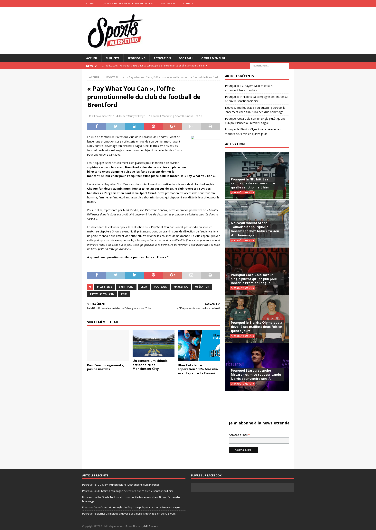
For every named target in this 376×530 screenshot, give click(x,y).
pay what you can (102, 294)
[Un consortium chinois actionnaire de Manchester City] (154, 343)
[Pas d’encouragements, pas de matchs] (108, 345)
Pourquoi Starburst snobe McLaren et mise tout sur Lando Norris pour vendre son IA (256, 374)
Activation (162, 58)
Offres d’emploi (213, 58)
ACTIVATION (235, 144)
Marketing (168, 116)
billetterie (104, 286)
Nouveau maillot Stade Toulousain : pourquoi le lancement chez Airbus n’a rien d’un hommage (255, 229)
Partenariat (168, 3)
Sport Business (184, 116)
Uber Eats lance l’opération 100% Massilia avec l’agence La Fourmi (198, 369)
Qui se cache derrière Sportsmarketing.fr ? (128, 3)
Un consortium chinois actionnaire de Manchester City (150, 365)
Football (186, 58)
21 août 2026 (241, 192)
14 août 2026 (241, 383)
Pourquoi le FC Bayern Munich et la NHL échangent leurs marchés (121, 484)
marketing (181, 286)
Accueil (92, 58)
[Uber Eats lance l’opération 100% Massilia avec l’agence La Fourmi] (199, 345)
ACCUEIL (90, 3)
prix (124, 294)
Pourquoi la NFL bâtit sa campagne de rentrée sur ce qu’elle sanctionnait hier (253, 183)
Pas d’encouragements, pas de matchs (105, 367)
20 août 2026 (241, 240)
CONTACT (188, 3)
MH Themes (150, 526)
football (160, 286)
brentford (126, 286)
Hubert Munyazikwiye (132, 116)
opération (202, 286)
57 (200, 116)
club (144, 286)
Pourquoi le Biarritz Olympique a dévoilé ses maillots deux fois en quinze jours (256, 326)
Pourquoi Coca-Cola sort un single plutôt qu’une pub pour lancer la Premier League (254, 279)
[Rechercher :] (269, 65)
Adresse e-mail (239, 435)
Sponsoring (136, 58)
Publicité (112, 58)
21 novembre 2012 (103, 116)
